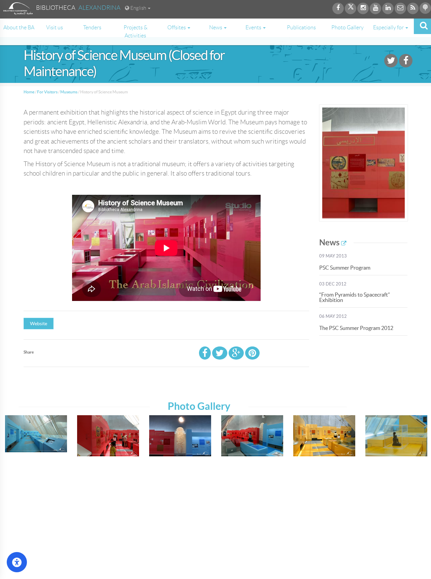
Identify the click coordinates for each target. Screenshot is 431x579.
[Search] (422, 26)
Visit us (54, 27)
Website (38, 323)
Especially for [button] (389, 27)
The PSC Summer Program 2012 (356, 328)
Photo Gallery (347, 27)
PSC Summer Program (344, 267)
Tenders (92, 27)
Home (29, 92)
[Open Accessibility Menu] (17, 562)
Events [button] (253, 27)
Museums (68, 92)
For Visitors (47, 92)
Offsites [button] (177, 27)
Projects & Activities (135, 31)
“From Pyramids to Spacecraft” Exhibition (354, 297)
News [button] (216, 27)
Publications (301, 27)
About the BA (18, 27)
